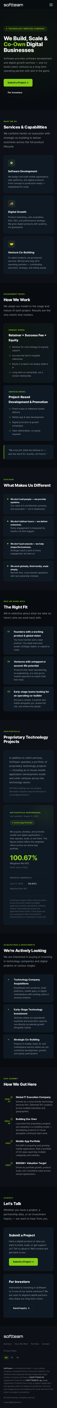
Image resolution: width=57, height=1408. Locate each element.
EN (6, 1357)
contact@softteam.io (12, 1402)
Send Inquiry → (21, 1308)
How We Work (21, 1344)
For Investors (15, 92)
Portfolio (35, 1344)
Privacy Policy (10, 1351)
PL (18, 1357)
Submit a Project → (18, 82)
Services (8, 1344)
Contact (46, 1344)
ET (12, 1357)
